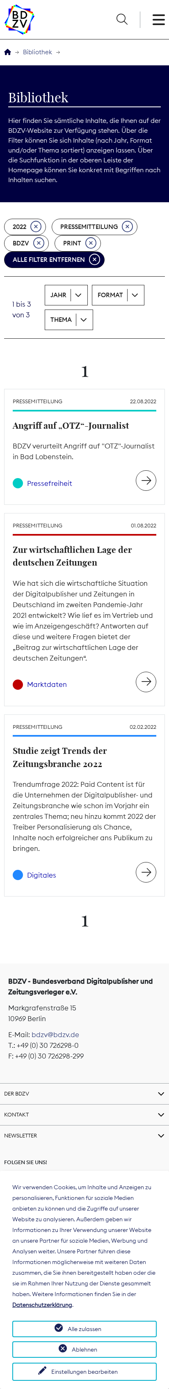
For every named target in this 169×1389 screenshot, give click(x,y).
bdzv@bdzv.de (55, 1034)
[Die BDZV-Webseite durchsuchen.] (122, 19)
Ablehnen (84, 1349)
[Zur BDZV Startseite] (7, 52)
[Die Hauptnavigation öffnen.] (159, 19)
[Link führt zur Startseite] (19, 19)
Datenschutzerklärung (42, 1304)
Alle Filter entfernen (49, 259)
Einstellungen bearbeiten (84, 1371)
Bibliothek (37, 52)
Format (110, 295)
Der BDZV (16, 1093)
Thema (61, 320)
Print (72, 243)
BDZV (21, 243)
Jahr (58, 295)
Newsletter (20, 1135)
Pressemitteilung (89, 227)
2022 (19, 227)
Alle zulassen (84, 1329)
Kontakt (16, 1114)
